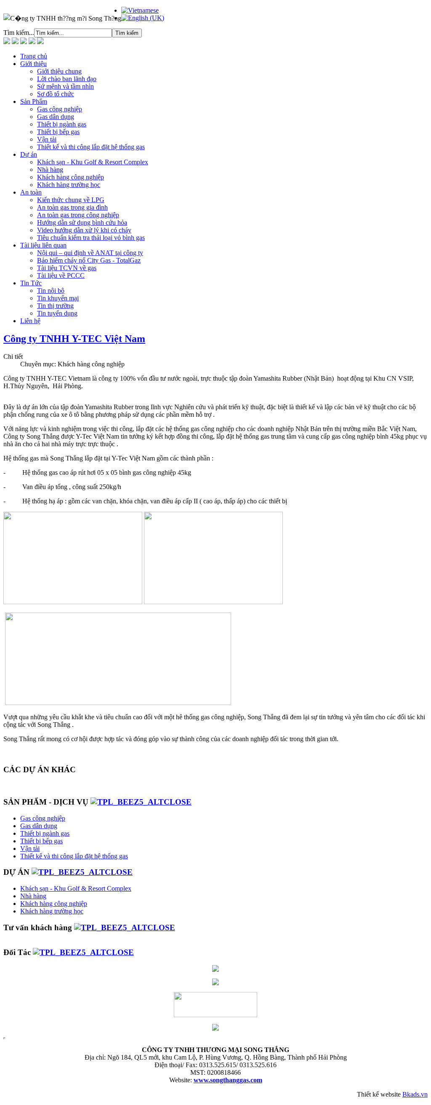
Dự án (28, 154)
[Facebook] (6, 41)
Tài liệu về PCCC (61, 275)
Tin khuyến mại (58, 298)
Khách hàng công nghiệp (70, 177)
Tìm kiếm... (18, 32)
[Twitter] (15, 41)
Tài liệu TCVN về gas (66, 267)
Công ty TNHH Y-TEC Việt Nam (74, 338)
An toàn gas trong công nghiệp (78, 214)
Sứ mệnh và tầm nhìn (65, 86)
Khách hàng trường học (68, 184)
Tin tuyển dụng (57, 313)
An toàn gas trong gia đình (72, 207)
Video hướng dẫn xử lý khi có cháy (84, 230)
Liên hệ (30, 320)
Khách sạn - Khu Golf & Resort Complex (92, 162)
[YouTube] (40, 41)
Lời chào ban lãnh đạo (66, 78)
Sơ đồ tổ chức (55, 93)
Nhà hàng (50, 169)
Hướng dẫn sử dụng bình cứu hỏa (82, 222)
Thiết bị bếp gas (58, 131)
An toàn (31, 192)
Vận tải (46, 139)
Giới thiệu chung (59, 71)
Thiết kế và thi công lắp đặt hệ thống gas (91, 146)
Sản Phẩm (33, 101)
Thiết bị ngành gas (61, 124)
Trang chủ (33, 56)
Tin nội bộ (50, 290)
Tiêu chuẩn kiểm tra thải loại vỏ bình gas (91, 237)
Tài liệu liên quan (43, 245)
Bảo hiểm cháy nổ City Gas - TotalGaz (89, 260)
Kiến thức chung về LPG (70, 199)
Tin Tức (31, 283)
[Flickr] (23, 41)
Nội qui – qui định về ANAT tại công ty (90, 252)
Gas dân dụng (55, 116)
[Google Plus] (32, 41)
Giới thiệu (33, 63)
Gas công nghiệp (59, 109)
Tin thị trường (55, 305)
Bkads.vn (415, 1094)
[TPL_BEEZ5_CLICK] (141, 801)
